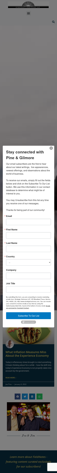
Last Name (11, 243)
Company (11, 270)
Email (9, 216)
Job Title (10, 283)
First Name (11, 229)
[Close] (51, 148)
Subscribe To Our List (28, 315)
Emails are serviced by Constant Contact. (28, 306)
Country (10, 256)
